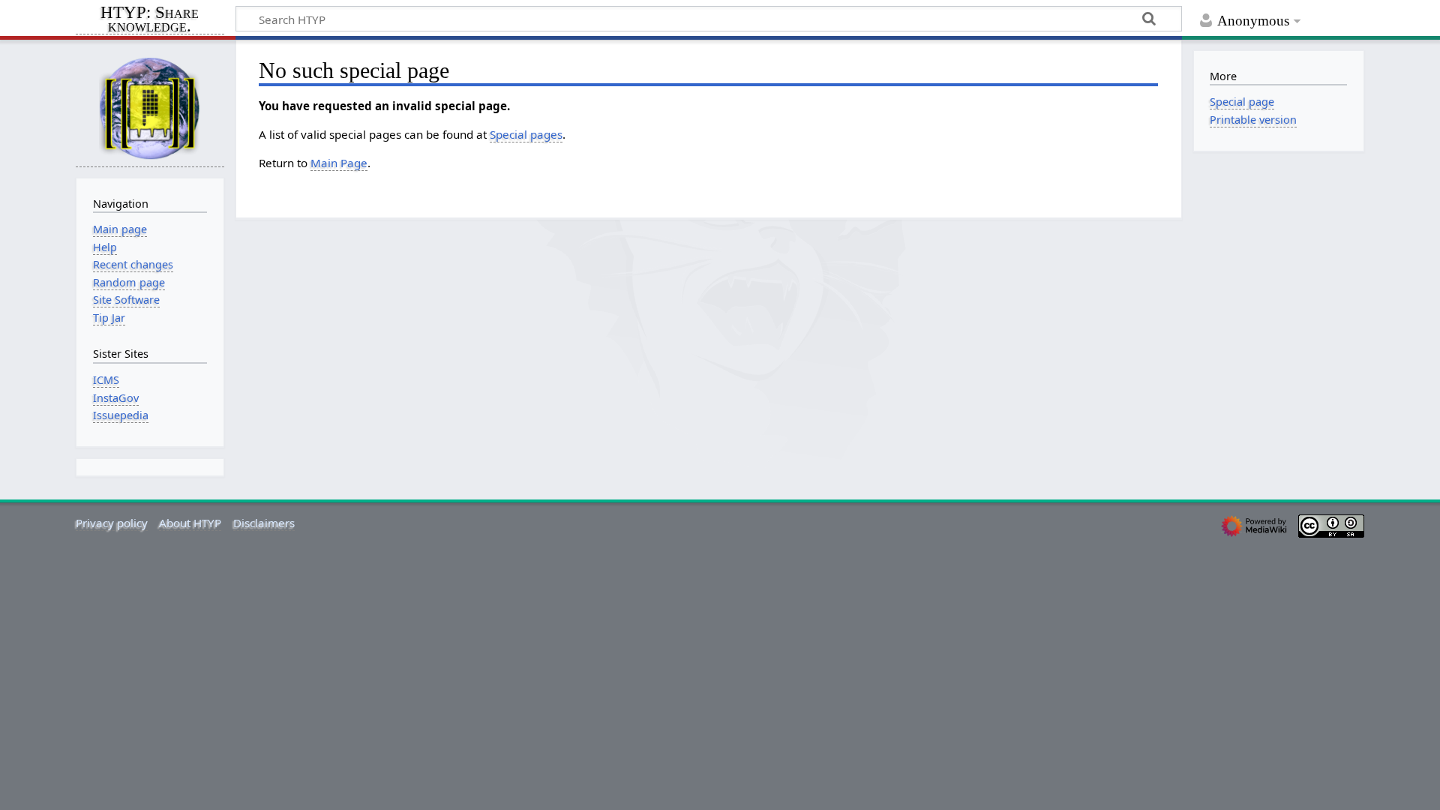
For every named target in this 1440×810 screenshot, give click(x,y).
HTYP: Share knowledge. (149, 20)
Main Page (339, 162)
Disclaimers (264, 522)
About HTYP (190, 522)
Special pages (526, 134)
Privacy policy (112, 522)
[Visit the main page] (150, 107)
